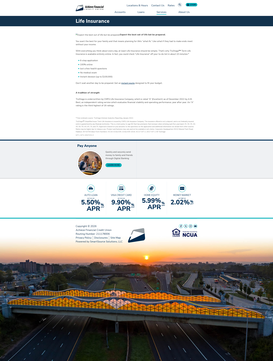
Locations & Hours (137, 5)
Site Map (115, 237)
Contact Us (157, 5)
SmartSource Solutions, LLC (106, 241)
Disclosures (101, 237)
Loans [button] (141, 12)
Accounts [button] (120, 12)
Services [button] (161, 12)
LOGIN (193, 4)
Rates (171, 5)
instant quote (128, 83)
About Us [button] (184, 12)
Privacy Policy (83, 237)
